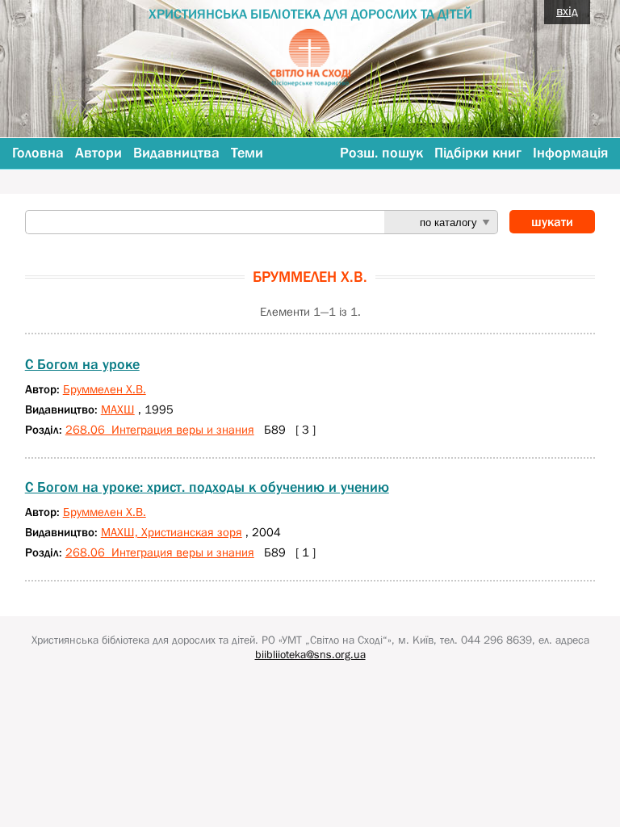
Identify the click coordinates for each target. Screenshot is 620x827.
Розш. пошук (381, 153)
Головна (38, 153)
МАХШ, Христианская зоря (171, 532)
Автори (98, 153)
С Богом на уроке (82, 364)
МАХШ (118, 409)
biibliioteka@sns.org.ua (310, 654)
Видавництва (176, 153)
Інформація (570, 153)
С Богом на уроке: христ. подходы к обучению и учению (207, 487)
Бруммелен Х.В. (104, 389)
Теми (247, 153)
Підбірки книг (478, 153)
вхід (567, 10)
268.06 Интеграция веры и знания (159, 429)
